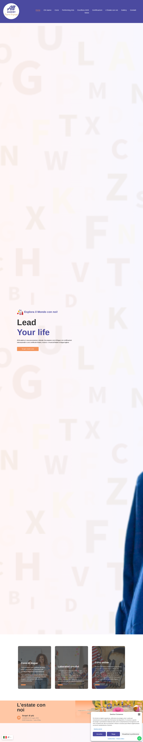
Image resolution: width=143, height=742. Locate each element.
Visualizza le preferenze (130, 734)
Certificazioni (97, 10)
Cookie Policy (111, 738)
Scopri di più (28, 716)
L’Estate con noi (112, 10)
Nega (113, 734)
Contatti (133, 10)
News (87, 13)
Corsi (57, 10)
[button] (139, 714)
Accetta (99, 734)
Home (38, 10)
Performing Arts (68, 10)
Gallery (124, 10)
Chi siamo (47, 10)
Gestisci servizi (98, 729)
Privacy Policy (120, 738)
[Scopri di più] (19, 718)
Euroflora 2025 (83, 10)
